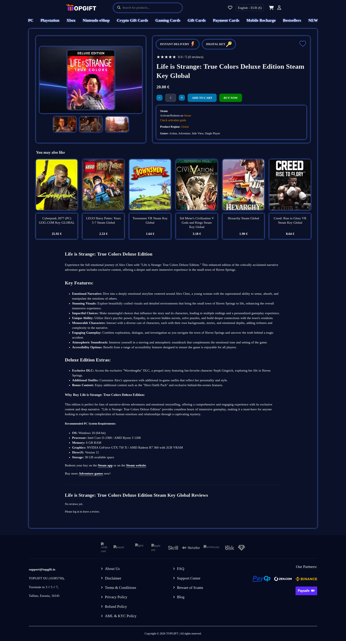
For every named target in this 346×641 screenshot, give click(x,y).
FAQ (180, 569)
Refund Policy (116, 606)
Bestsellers (292, 20)
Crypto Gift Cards (132, 20)
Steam (187, 115)
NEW (313, 20)
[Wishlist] (230, 7)
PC (30, 20)
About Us (112, 569)
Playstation (50, 20)
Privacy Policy (116, 597)
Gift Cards (197, 20)
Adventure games (91, 473)
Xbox (71, 20)
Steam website (136, 465)
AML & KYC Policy (121, 616)
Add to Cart (202, 97)
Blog (181, 597)
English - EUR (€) (250, 8)
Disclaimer (113, 578)
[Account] (279, 8)
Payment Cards (226, 20)
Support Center (188, 578)
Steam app (105, 465)
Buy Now (231, 97)
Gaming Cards (167, 20)
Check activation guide (173, 120)
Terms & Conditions (120, 587)
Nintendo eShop (96, 20)
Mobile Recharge (261, 20)
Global (185, 126)
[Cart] (270, 8)
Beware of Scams (190, 587)
